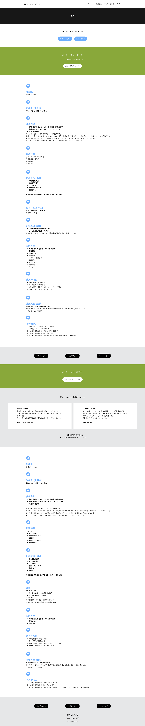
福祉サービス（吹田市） (32, 4)
